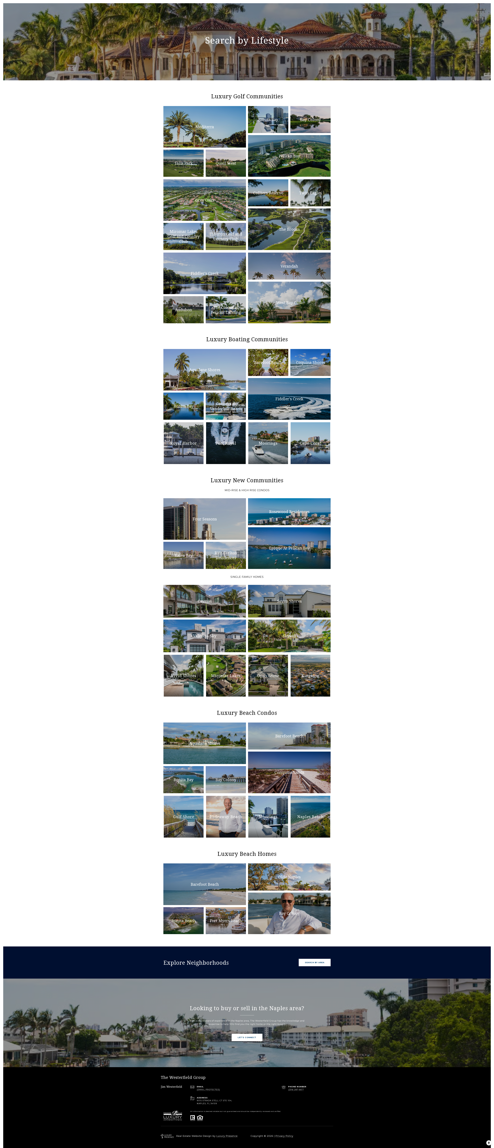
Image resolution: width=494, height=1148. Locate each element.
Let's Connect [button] (247, 1037)
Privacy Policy (284, 1136)
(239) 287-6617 (296, 1089)
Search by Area (314, 962)
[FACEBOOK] (302, 1136)
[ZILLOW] (330, 1136)
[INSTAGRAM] (309, 1136)
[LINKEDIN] (316, 1136)
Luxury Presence (227, 1136)
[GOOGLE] (323, 1136)
